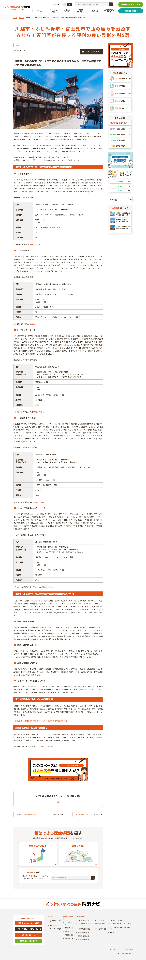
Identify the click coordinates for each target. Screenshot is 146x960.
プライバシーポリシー (116, 949)
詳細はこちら (34, 244)
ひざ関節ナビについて (117, 920)
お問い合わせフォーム (29, 935)
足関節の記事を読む (84, 939)
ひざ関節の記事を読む (84, 924)
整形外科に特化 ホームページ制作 (28, 923)
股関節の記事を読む (84, 932)
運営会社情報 (129, 949)
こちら (41, 746)
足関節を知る (69, 938)
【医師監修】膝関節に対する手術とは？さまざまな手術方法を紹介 (40, 721)
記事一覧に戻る (58, 814)
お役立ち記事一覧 (83, 920)
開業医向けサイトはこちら (130, 4)
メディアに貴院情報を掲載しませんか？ (121, 928)
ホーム (15, 18)
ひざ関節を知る (69, 923)
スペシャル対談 (99, 920)
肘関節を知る (69, 928)
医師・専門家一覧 (100, 929)
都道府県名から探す (55, 921)
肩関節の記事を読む (84, 936)
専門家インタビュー (100, 924)
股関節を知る (69, 931)
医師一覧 (113, 199)
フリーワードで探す (55, 930)
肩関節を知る (69, 935)
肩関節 (120, 191)
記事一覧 (21, 18)
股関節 (120, 186)
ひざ (17, 45)
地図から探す (54, 925)
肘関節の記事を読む (84, 929)
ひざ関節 (120, 182)
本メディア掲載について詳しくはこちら (28, 929)
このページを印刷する (93, 51)
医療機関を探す (130, 11)
